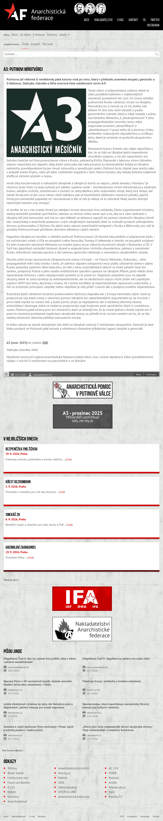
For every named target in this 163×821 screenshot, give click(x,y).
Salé (112, 792)
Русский (47, 44)
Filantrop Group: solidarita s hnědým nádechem (111, 681)
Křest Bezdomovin (18, 481)
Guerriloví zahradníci (21, 547)
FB (144, 20)
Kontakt (133, 20)
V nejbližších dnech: (21, 439)
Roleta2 (114, 778)
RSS (122, 816)
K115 (11, 787)
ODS (61, 782)
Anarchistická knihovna (74, 797)
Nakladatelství (103, 20)
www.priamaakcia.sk (18, 666)
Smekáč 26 (13, 514)
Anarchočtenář (17, 801)
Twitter (154, 20)
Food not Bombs (19, 782)
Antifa (113, 782)
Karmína (13, 797)
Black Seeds (16, 773)
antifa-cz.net (93, 689)
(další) (63, 35)
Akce (86, 20)
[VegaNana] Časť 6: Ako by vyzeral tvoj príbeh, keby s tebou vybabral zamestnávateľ (40, 660)
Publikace (151, 374)
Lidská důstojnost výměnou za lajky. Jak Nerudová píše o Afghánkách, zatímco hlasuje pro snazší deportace (38, 705)
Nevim (12, 792)
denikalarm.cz (15, 689)
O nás (120, 20)
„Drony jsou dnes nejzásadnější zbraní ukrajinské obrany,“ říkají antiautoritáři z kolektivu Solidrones (117, 728)
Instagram (153, 25)
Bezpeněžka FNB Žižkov (21, 449)
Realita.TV (115, 797)
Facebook (144, 816)
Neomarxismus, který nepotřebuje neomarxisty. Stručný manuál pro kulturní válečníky (115, 705)
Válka (138, 374)
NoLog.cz (64, 773)
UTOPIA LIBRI (67, 792)
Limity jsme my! (18, 778)
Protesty (52, 35)
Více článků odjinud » (12, 750)
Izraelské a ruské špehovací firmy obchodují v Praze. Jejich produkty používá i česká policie (39, 728)
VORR (113, 773)
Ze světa (25, 35)
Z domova (39, 35)
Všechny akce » (11, 579)
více (68, 459)
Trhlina (12, 768)
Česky (25, 44)
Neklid (62, 778)
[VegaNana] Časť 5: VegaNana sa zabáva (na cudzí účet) (116, 658)
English (35, 44)
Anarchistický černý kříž (73, 768)
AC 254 (113, 768)
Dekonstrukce (67, 787)
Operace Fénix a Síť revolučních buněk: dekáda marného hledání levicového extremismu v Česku (38, 682)
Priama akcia (117, 787)
